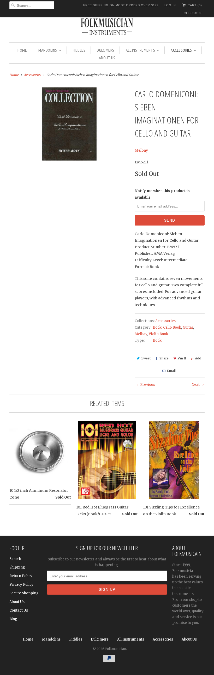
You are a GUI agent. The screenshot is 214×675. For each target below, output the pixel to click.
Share (164, 358)
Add (198, 358)
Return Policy (20, 576)
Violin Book (158, 334)
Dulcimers (105, 50)
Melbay (141, 150)
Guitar (188, 327)
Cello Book (172, 327)
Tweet (146, 358)
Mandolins (47, 50)
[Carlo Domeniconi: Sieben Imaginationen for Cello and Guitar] (69, 124)
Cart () (194, 5)
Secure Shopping (24, 593)
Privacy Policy (21, 584)
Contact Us (18, 610)
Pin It (181, 358)
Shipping (17, 567)
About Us (107, 57)
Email (171, 371)
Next (196, 384)
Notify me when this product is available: (162, 194)
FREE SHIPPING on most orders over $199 (120, 5)
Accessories (181, 50)
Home (22, 50)
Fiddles (79, 50)
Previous (147, 384)
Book (157, 327)
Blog (13, 619)
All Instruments (140, 50)
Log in (170, 5)
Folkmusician (115, 649)
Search (15, 558)
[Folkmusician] (107, 27)
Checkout (193, 13)
